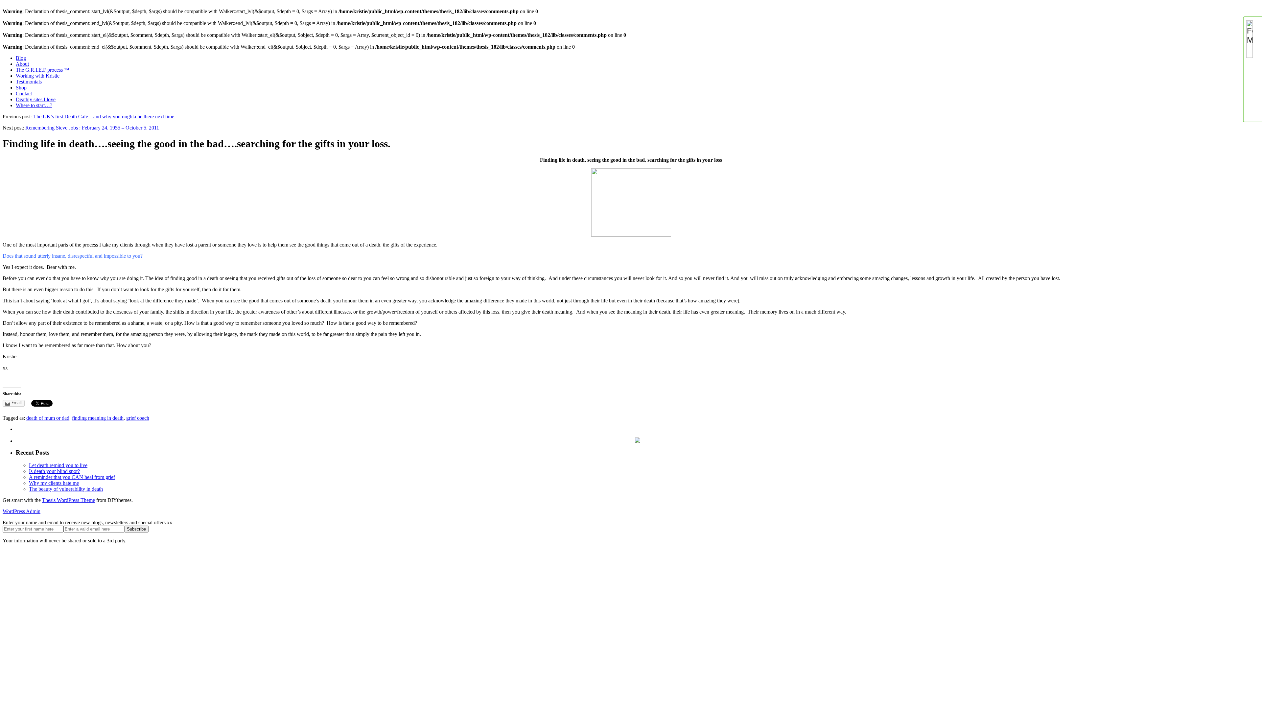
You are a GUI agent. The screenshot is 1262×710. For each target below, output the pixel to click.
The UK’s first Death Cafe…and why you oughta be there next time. (104, 116)
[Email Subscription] (1253, 69)
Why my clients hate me (54, 483)
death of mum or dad (47, 418)
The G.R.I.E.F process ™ (42, 70)
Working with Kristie (37, 76)
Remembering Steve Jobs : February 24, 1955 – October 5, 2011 (92, 127)
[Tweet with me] (1253, 107)
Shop (21, 87)
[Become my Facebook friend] (1253, 88)
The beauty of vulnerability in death (66, 489)
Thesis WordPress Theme (68, 500)
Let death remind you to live (58, 465)
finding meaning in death (98, 418)
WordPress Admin (21, 511)
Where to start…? (34, 105)
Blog (21, 58)
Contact (24, 93)
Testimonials (29, 81)
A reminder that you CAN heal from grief (72, 477)
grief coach (137, 418)
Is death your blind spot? (54, 471)
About (22, 64)
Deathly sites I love (36, 99)
